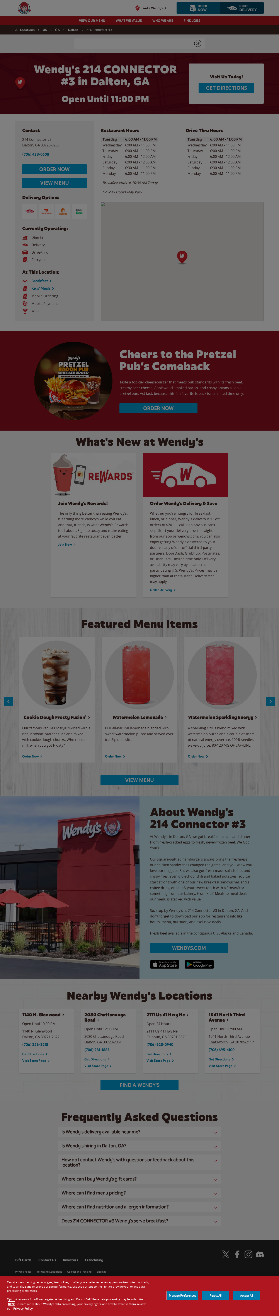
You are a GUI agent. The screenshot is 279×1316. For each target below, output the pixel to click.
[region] (139, 1296)
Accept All (246, 1295)
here (11, 1304)
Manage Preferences (182, 1295)
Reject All (215, 1295)
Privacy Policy (23, 1308)
